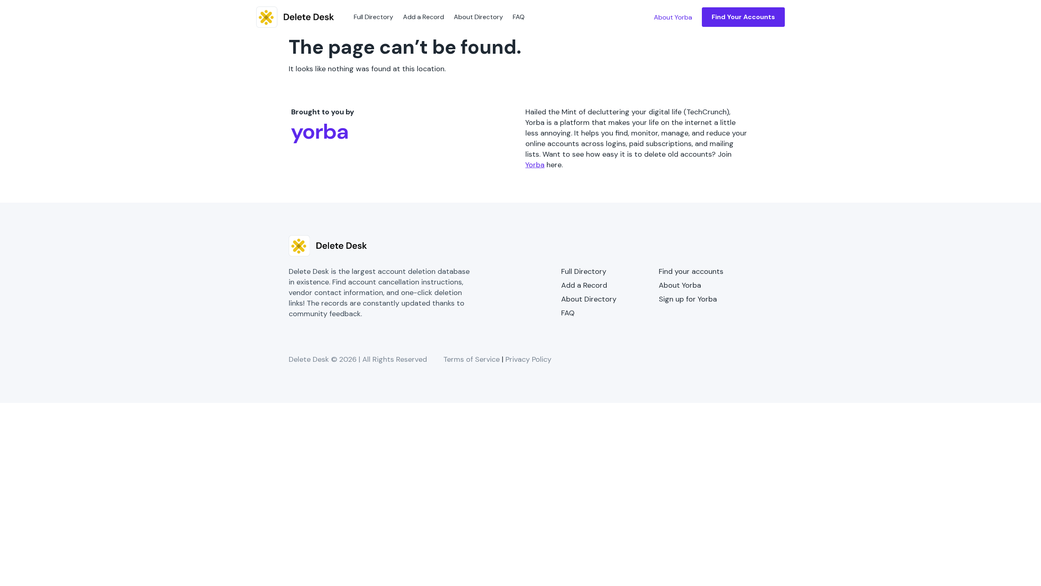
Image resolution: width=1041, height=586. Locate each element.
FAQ (519, 17)
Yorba (534, 165)
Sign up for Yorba (688, 299)
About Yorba (680, 285)
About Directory (478, 17)
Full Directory (373, 17)
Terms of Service (471, 359)
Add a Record (423, 17)
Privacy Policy (528, 359)
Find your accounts (691, 271)
